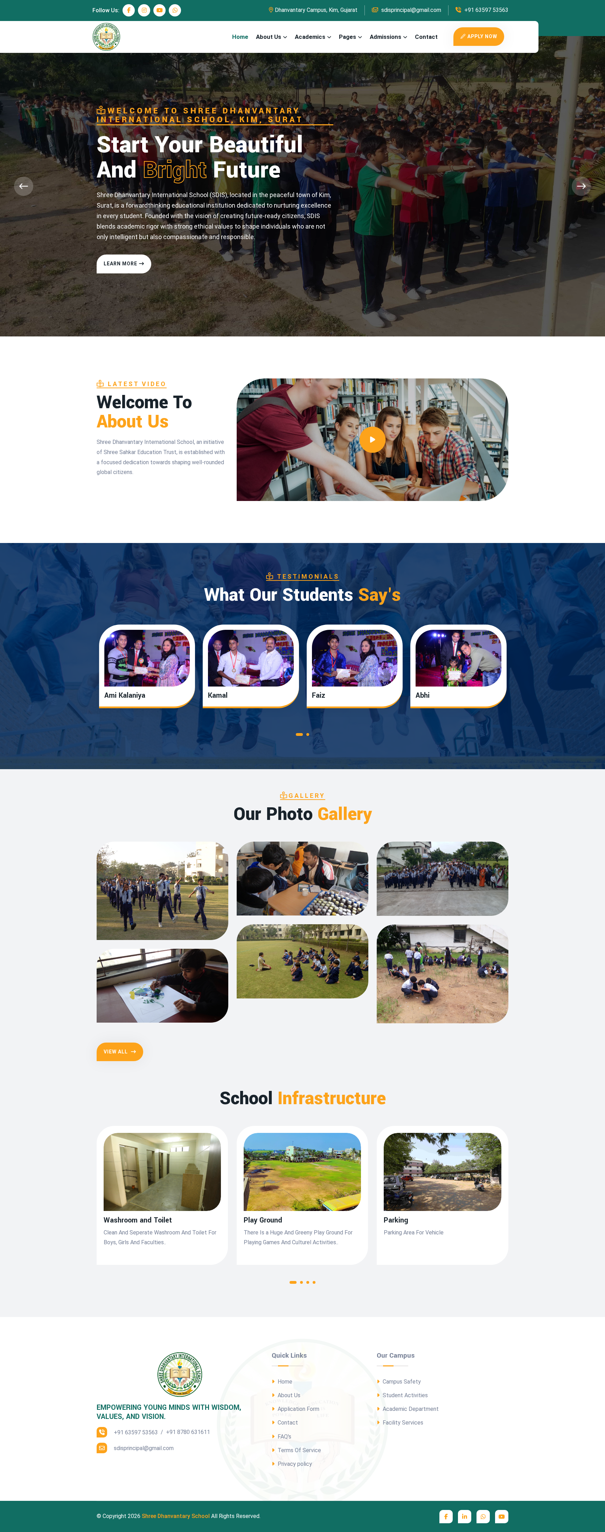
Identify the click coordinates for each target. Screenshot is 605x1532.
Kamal (218, 695)
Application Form (297, 1409)
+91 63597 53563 (485, 10)
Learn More (120, 263)
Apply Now (482, 36)
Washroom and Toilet (138, 1220)
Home (240, 36)
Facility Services (402, 1422)
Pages (347, 36)
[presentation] (23, 186)
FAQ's (283, 1436)
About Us (268, 36)
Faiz (318, 695)
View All (116, 1051)
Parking (396, 1220)
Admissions (385, 36)
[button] (299, 736)
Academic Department (410, 1409)
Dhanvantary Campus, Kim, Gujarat (316, 10)
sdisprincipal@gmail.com (410, 10)
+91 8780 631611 (188, 1432)
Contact (426, 36)
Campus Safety (401, 1381)
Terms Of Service (298, 1450)
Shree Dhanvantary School (176, 1516)
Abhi (423, 695)
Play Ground (263, 1220)
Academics (310, 36)
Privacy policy (294, 1464)
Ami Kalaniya (124, 695)
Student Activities (404, 1395)
